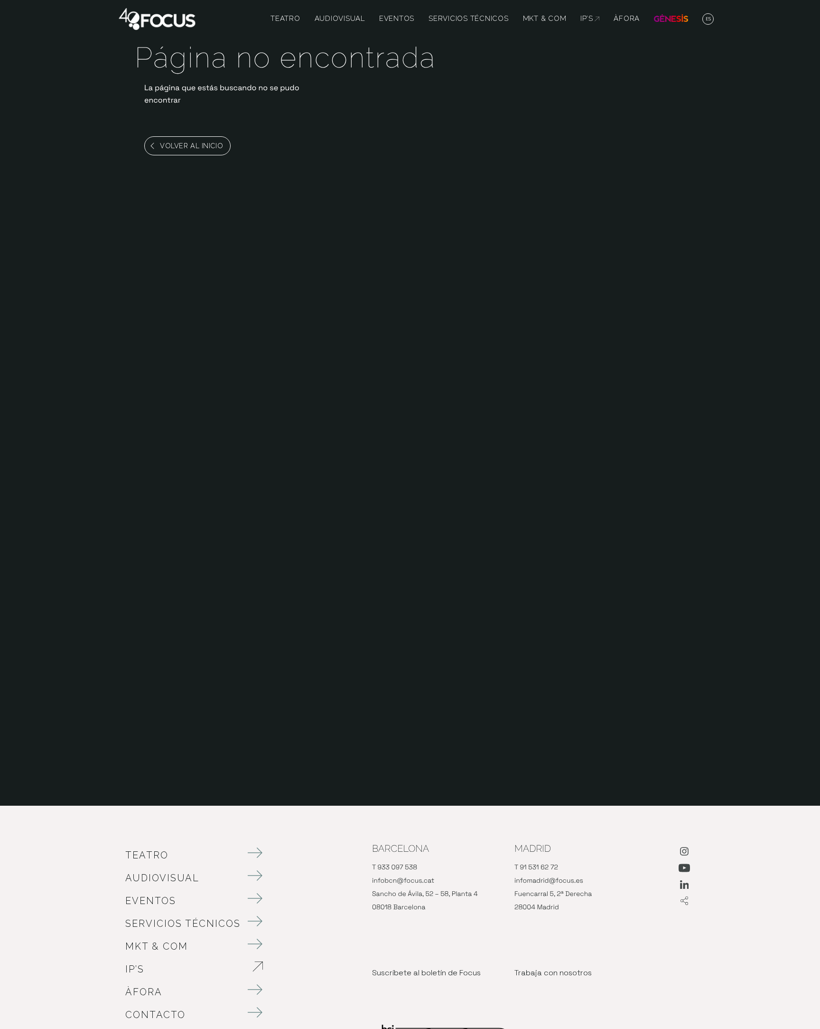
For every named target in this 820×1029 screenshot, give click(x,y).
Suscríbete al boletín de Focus (426, 973)
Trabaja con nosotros (553, 973)
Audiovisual (162, 878)
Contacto (155, 1014)
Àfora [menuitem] (627, 19)
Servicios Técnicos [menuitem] (469, 19)
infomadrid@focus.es (548, 881)
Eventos (150, 900)
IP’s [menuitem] (589, 19)
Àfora (143, 992)
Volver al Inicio (191, 146)
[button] (708, 19)
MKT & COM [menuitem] (545, 19)
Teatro (146, 855)
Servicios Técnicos (183, 923)
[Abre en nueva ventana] (684, 853)
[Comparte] (684, 901)
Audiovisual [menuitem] (340, 19)
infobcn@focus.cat (403, 881)
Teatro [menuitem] (285, 19)
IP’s (184, 969)
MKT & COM (156, 946)
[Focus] (157, 18)
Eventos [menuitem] (396, 19)
